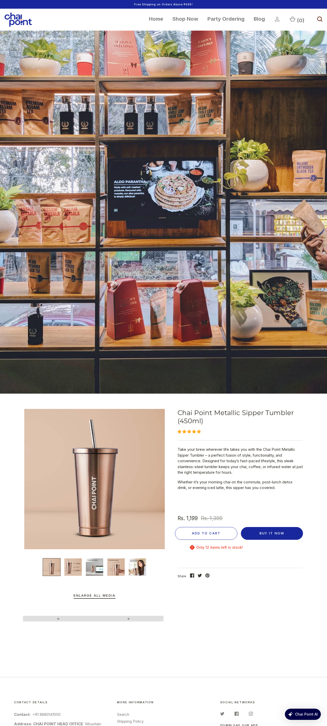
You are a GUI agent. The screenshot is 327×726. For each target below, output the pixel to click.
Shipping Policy (130, 721)
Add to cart (206, 533)
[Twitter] (222, 715)
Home (156, 19)
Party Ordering (225, 19)
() (301, 20)
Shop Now (185, 19)
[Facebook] (237, 715)
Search (123, 714)
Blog (259, 19)
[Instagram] (251, 715)
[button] (190, 431)
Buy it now (272, 533)
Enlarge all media (94, 595)
